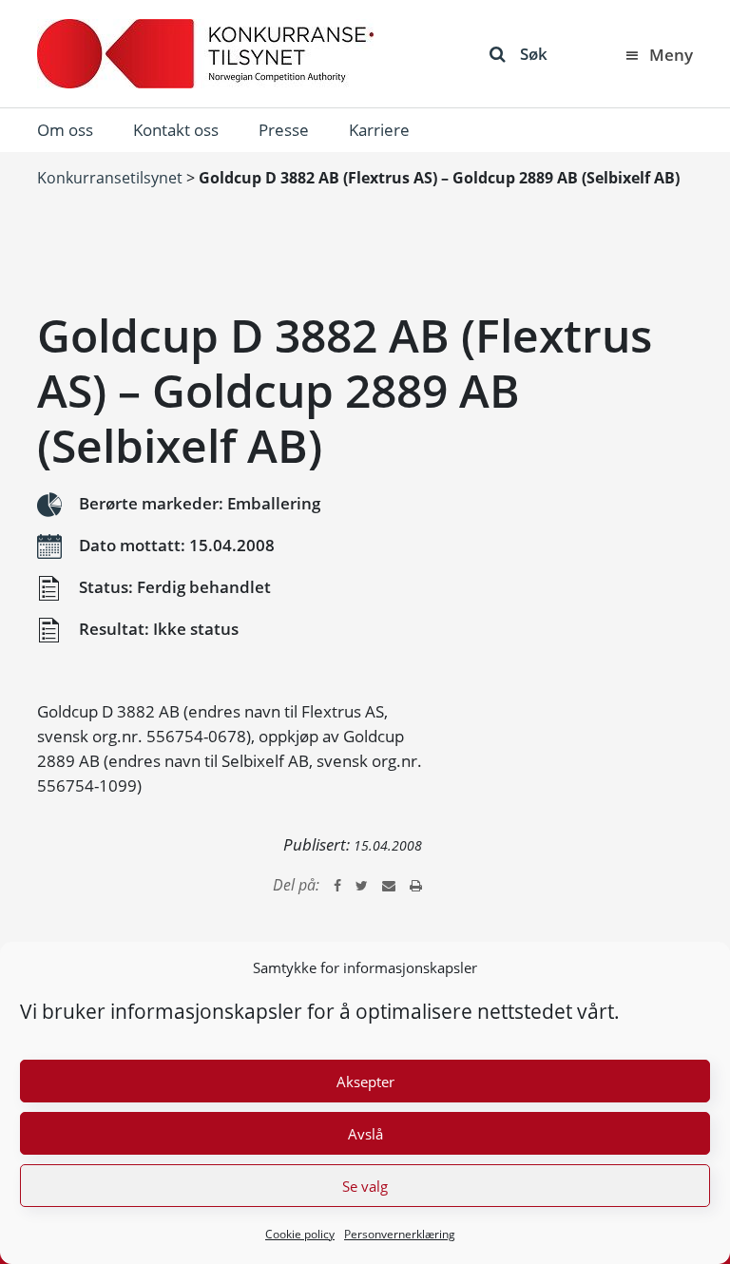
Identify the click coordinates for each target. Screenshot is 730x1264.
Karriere (379, 130)
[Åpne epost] (388, 884)
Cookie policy (300, 1234)
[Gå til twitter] (361, 884)
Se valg (365, 1186)
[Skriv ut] (416, 884)
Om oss (65, 130)
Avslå (365, 1133)
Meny (671, 55)
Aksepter (365, 1081)
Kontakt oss (176, 130)
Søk (534, 54)
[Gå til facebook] (337, 884)
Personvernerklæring (399, 1234)
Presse (284, 130)
